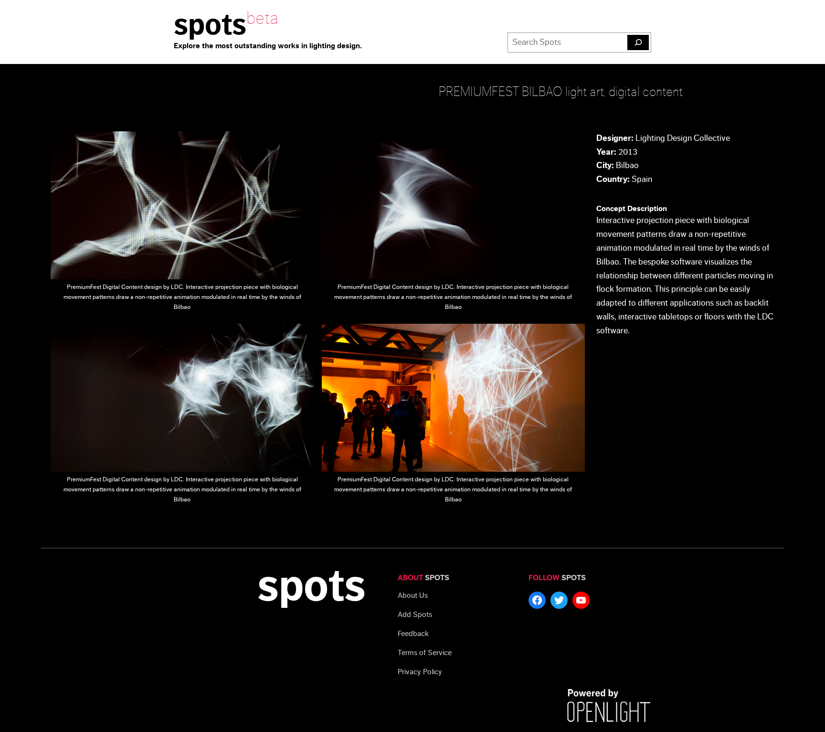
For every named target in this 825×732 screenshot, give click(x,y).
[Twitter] (559, 600)
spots (210, 25)
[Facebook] (537, 600)
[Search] (638, 42)
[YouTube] (581, 600)
